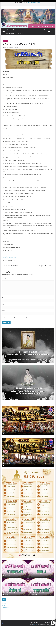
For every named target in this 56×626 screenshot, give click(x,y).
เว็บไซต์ (3, 310)
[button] (18, 30)
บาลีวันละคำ (14, 30)
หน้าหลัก (8, 30)
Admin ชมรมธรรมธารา (15, 47)
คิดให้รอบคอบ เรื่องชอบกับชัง (11, 265)
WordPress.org (5, 610)
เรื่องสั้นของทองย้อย (42, 30)
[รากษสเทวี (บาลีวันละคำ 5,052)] (15, 569)
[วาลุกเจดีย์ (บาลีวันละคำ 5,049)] (41, 587)
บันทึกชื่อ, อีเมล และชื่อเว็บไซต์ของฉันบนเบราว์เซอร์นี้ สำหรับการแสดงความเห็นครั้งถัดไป (23, 318)
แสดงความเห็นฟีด (5, 607)
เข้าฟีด (3, 605)
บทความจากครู (32, 30)
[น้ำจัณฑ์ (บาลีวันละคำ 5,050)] (15, 587)
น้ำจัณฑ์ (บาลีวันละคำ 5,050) (9, 592)
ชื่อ (3, 297)
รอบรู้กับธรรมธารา (10, 33)
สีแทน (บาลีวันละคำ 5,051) (36, 573)
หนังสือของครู (24, 30)
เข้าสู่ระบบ (4, 603)
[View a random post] (52, 31)
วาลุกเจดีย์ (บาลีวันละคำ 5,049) (37, 592)
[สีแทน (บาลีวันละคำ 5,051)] (41, 569)
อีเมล (3, 304)
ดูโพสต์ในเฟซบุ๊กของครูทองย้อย (9, 257)
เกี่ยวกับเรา (20, 33)
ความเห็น (4, 279)
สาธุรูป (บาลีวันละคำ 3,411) (45, 265)
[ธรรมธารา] (28, 10)
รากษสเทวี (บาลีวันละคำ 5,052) (10, 573)
